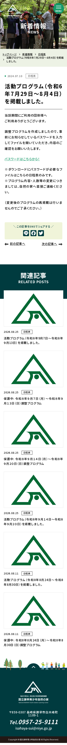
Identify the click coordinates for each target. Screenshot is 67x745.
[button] (58, 8)
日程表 (42, 54)
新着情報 (27, 54)
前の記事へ (17, 243)
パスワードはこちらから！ (22, 159)
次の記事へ (49, 243)
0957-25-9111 (33, 721)
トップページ (10, 54)
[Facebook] (33, 233)
